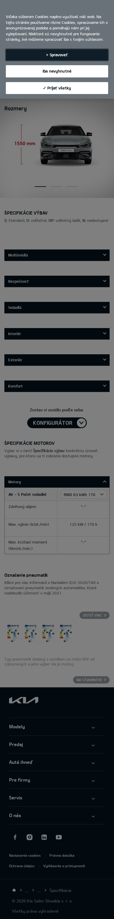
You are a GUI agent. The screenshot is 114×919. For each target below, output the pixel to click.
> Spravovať (57, 54)
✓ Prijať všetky (57, 88)
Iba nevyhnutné (57, 71)
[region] (57, 49)
